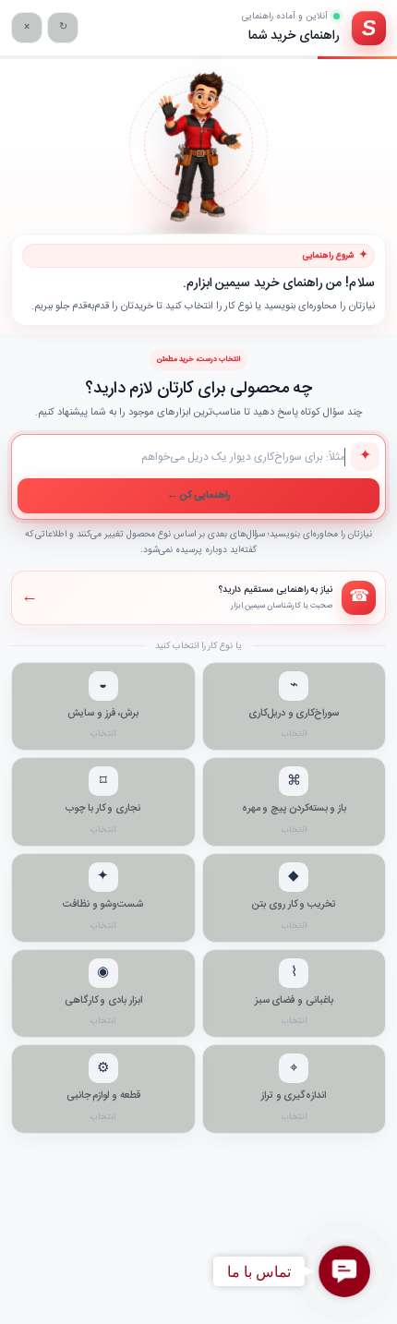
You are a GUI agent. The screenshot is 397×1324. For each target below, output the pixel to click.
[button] (344, 1271)
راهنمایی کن (199, 495)
